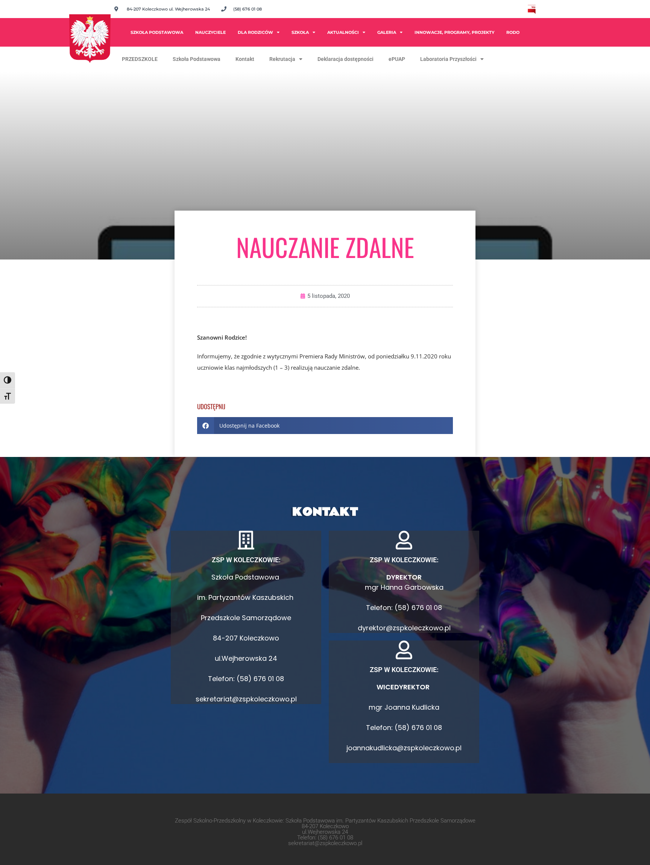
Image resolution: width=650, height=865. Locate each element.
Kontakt (244, 59)
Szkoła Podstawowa (157, 32)
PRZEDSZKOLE (140, 59)
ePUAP (397, 59)
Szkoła (300, 32)
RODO (512, 32)
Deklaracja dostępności (345, 59)
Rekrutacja (282, 59)
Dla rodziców (255, 32)
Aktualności (343, 32)
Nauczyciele (210, 32)
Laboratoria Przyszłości (448, 59)
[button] (325, 425)
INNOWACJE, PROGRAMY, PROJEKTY (454, 32)
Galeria (386, 32)
